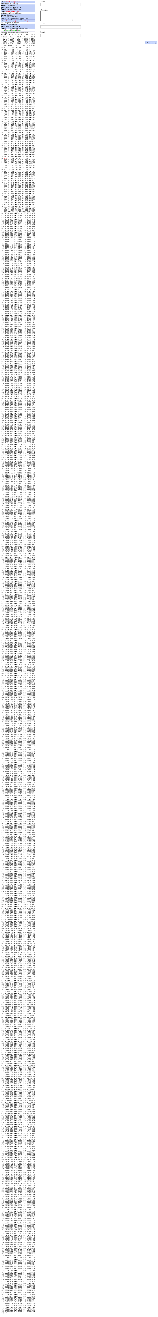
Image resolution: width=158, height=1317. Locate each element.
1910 (16, 422)
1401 (29, 304)
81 (13, 44)
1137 (29, 243)
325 (5, 88)
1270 (16, 275)
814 (2, 178)
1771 (2, 391)
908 (16, 195)
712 (30, 158)
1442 (33, 313)
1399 (20, 304)
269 (19, 77)
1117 (11, 239)
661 (26, 149)
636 (9, 145)
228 (16, 70)
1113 (29, 238)
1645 (11, 361)
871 (26, 188)
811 (26, 177)
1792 (24, 395)
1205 (11, 260)
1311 (20, 284)
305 (5, 84)
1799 (20, 396)
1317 (11, 286)
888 (16, 191)
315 (5, 86)
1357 (11, 295)
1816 (24, 400)
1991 (20, 441)
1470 (16, 321)
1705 (29, 374)
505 (5, 121)
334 (2, 90)
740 (23, 164)
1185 (29, 254)
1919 (20, 424)
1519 (20, 332)
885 (5, 191)
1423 (20, 310)
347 (12, 92)
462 (30, 112)
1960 (24, 433)
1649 (29, 361)
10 (22, 34)
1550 (16, 339)
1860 (7, 411)
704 (2, 158)
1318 (16, 286)
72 (27, 42)
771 (26, 169)
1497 (29, 326)
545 (5, 129)
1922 (33, 424)
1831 (20, 404)
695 (5, 156)
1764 (7, 389)
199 (19, 64)
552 (30, 129)
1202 (33, 258)
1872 (24, 413)
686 (9, 154)
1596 (7, 350)
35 (11, 38)
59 (32, 40)
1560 (24, 341)
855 (5, 186)
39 (20, 38)
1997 (11, 443)
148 (16, 55)
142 (30, 53)
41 (25, 38)
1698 (33, 372)
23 (18, 36)
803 (33, 175)
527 (12, 125)
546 (9, 129)
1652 (7, 363)
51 (13, 40)
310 (23, 84)
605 (5, 140)
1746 (33, 384)
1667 (2, 367)
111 (26, 47)
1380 (7, 300)
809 (19, 177)
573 (33, 132)
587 (12, 136)
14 (32, 34)
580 (23, 134)
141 (26, 53)
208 (16, 66)
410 (23, 103)
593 (33, 136)
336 (9, 90)
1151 (20, 247)
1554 (33, 339)
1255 (20, 271)
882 (30, 190)
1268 (7, 275)
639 (19, 145)
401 (26, 101)
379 (19, 97)
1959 (20, 433)
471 (26, 114)
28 (30, 36)
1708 (7, 376)
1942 (16, 430)
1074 (33, 228)
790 (23, 173)
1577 (29, 345)
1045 (11, 223)
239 (19, 71)
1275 (2, 276)
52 (16, 40)
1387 (2, 302)
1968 (24, 435)
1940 (7, 430)
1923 (2, 426)
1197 (11, 258)
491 (26, 118)
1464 (24, 319)
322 (30, 86)
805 (5, 177)
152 (30, 55)
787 (12, 173)
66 (13, 42)
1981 (11, 439)
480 (23, 116)
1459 (2, 319)
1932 (7, 428)
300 (23, 82)
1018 (33, 215)
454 (2, 112)
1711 (20, 376)
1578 (33, 345)
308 (16, 84)
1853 (11, 409)
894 (2, 193)
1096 (24, 234)
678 (16, 153)
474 (2, 116)
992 (30, 210)
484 (2, 118)
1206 (16, 260)
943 (33, 201)
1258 (33, 271)
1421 (11, 310)
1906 (33, 421)
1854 (16, 409)
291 (26, 81)
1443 (2, 315)
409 (19, 103)
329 (19, 88)
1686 (16, 371)
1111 (20, 238)
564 (2, 132)
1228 (7, 265)
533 (33, 125)
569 (19, 132)
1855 (20, 409)
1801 (29, 396)
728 (16, 162)
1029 (11, 219)
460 (23, 112)
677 (12, 153)
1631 (20, 358)
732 (30, 162)
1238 (16, 267)
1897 (29, 419)
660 (23, 149)
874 (2, 190)
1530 (33, 334)
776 (9, 171)
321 (26, 86)
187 (12, 62)
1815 (20, 400)
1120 (24, 239)
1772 (7, 391)
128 (16, 51)
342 (30, 90)
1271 (20, 275)
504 (2, 121)
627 (12, 143)
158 (16, 57)
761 (26, 167)
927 (12, 199)
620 (23, 142)
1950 (16, 432)
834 (2, 182)
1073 (29, 228)
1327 (20, 287)
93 (6, 45)
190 (23, 62)
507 (12, 121)
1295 (20, 280)
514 (2, 123)
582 (30, 134)
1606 (16, 352)
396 (9, 101)
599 (19, 138)
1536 (24, 336)
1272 (24, 275)
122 (30, 49)
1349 (11, 293)
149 (19, 55)
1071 (20, 228)
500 (23, 119)
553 (33, 129)
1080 (24, 230)
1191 (20, 256)
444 (2, 110)
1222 (16, 263)
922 (30, 197)
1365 (11, 297)
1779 (2, 393)
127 (12, 51)
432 (30, 106)
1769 (29, 389)
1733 (11, 382)
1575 (20, 345)
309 (19, 84)
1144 (24, 245)
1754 (33, 385)
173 (33, 58)
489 (19, 118)
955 (5, 204)
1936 (24, 428)
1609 (29, 352)
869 (19, 188)
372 (30, 95)
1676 (7, 369)
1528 (24, 334)
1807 (20, 398)
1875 (2, 415)
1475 (2, 323)
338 (16, 90)
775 (5, 171)
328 (16, 88)
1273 (29, 275)
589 (19, 136)
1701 (11, 374)
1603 (2, 352)
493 (33, 118)
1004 (7, 214)
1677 (11, 369)
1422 (16, 310)
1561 (29, 341)
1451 (2, 317)
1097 (29, 234)
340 (23, 90)
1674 (33, 367)
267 (12, 77)
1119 (20, 239)
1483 (2, 324)
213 (33, 66)
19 (8, 36)
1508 (7, 330)
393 (33, 99)
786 (9, 173)
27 (27, 36)
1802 (33, 396)
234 (2, 71)
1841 (29, 406)
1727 (20, 380)
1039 (20, 221)
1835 (2, 406)
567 (12, 132)
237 (12, 71)
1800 (24, 396)
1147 (2, 247)
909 (19, 195)
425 (5, 106)
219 (19, 68)
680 (23, 153)
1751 (20, 385)
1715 (2, 378)
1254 (16, 271)
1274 (33, 275)
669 (19, 151)
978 (16, 208)
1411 (2, 308)
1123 (2, 241)
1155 (2, 249)
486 (9, 118)
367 (12, 95)
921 (26, 197)
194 (2, 64)
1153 (29, 247)
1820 (7, 402)
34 (8, 38)
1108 (7, 238)
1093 (11, 234)
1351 (20, 293)
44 (32, 38)
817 (12, 178)
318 (16, 86)
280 (23, 79)
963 (33, 204)
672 (30, 151)
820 (23, 178)
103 (33, 45)
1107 (2, 238)
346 (9, 92)
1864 (24, 411)
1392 (24, 302)
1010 (33, 214)
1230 (16, 265)
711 (26, 158)
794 (2, 175)
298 (16, 82)
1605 (11, 352)
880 (23, 190)
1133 (11, 243)
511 (26, 121)
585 (5, 136)
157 (12, 57)
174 (2, 60)
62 (4, 42)
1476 (7, 323)
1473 (29, 321)
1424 (24, 310)
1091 (2, 234)
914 (2, 197)
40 (22, 38)
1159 (20, 249)
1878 (16, 415)
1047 (20, 223)
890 (23, 191)
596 (9, 138)
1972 (7, 437)
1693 (11, 372)
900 (23, 193)
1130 (33, 241)
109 (19, 47)
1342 (16, 291)
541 (26, 127)
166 (9, 58)
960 (23, 204)
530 (23, 125)
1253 (11, 271)
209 (19, 66)
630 (23, 143)
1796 (7, 396)
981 (26, 208)
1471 (20, 321)
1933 (11, 428)
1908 (7, 422)
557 (12, 130)
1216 (24, 262)
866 (9, 188)
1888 (24, 417)
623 (33, 142)
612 (30, 140)
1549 (11, 339)
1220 (7, 263)
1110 (16, 238)
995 (5, 212)
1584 (24, 347)
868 (16, 188)
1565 (11, 343)
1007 (20, 214)
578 (16, 134)
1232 (24, 265)
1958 (16, 433)
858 (16, 186)
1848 (24, 408)
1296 (24, 280)
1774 (16, 391)
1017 (29, 215)
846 (9, 184)
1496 (24, 326)
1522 (33, 332)
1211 (2, 262)
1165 (11, 251)
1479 (20, 323)
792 (30, 173)
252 (30, 73)
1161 (29, 249)
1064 (24, 227)
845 (5, 184)
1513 (29, 330)
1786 (33, 393)
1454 (16, 317)
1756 (7, 387)
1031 (20, 219)
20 (11, 36)
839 (19, 182)
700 (23, 156)
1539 (2, 337)
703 (33, 156)
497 (12, 119)
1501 (11, 328)
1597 (11, 350)
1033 (29, 219)
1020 (7, 217)
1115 (2, 239)
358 (16, 94)
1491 (2, 326)
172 (30, 58)
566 (9, 132)
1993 (29, 441)
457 (12, 112)
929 (19, 199)
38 (18, 38)
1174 (16, 252)
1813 (11, 400)
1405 (11, 306)
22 (16, 36)
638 (16, 145)
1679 (20, 369)
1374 (16, 299)
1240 (24, 267)
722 (30, 160)
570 (23, 132)
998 (16, 212)
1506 (33, 328)
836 (9, 182)
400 (23, 101)
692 (30, 154)
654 (2, 149)
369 (19, 95)
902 (30, 193)
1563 (2, 343)
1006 (16, 214)
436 (9, 108)
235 (5, 71)
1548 (7, 339)
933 (33, 199)
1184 (24, 254)
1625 (29, 356)
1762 (33, 387)
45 (34, 38)
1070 (16, 228)
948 (16, 203)
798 (16, 175)
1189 (11, 256)
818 (16, 178)
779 (19, 171)
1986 (33, 439)
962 (30, 204)
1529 (29, 334)
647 (12, 147)
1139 (2, 245)
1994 (33, 441)
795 (5, 175)
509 (19, 121)
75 (34, 42)
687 (12, 154)
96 (14, 45)
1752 (24, 385)
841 (26, 182)
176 (9, 60)
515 (5, 123)
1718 (16, 378)
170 (23, 58)
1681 (29, 369)
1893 (11, 419)
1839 (20, 406)
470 (23, 114)
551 (26, 129)
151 (26, 55)
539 (19, 127)
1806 (16, 398)
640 (23, 145)
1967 (20, 435)
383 (33, 97)
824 (2, 180)
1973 (11, 437)
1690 (33, 371)
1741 (11, 384)
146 (9, 55)
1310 (16, 284)
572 (30, 132)
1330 (33, 287)
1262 (16, 273)
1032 (24, 219)
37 (16, 38)
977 (12, 208)
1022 (16, 217)
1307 (2, 284)
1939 (2, 430)
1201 (29, 258)
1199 (20, 258)
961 (26, 204)
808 (16, 177)
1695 (20, 372)
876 (9, 190)
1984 (24, 439)
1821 (11, 402)
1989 (11, 441)
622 (30, 142)
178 (16, 60)
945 (5, 203)
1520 (24, 332)
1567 (20, 343)
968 (16, 206)
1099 (2, 236)
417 (12, 105)
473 (33, 114)
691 (26, 154)
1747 (2, 385)
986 (9, 210)
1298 (33, 280)
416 (9, 105)
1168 (24, 251)
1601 (29, 350)
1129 (29, 241)
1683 (2, 371)
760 (23, 167)
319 (19, 86)
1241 (29, 267)
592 (30, 136)
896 (9, 193)
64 (8, 42)
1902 (16, 421)
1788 (7, 395)
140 (23, 53)
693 (33, 154)
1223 (20, 263)
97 (16, 45)
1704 (24, 374)
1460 (7, 319)
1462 (16, 319)
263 (33, 75)
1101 (11, 236)
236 (9, 71)
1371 (2, 299)
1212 (7, 262)
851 (26, 184)
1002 (33, 212)
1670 (16, 367)
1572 (7, 345)
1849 (29, 408)
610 (23, 140)
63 (6, 42)
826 (9, 180)
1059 (2, 227)
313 (33, 84)
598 (16, 138)
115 (5, 49)
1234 (33, 265)
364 (2, 95)
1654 (16, 363)
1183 (20, 254)
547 (12, 129)
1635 (2, 360)
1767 (20, 389)
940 (23, 201)
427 (12, 106)
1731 (2, 382)
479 (19, 116)
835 (5, 182)
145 (5, 55)
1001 (29, 212)
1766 (16, 389)
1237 (11, 267)
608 (16, 140)
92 (4, 45)
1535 (20, 336)
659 (19, 149)
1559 (20, 341)
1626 (33, 356)
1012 (7, 215)
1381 (11, 300)
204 (2, 66)
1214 (16, 262)
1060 (7, 227)
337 (12, 90)
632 (30, 143)
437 (12, 108)
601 (26, 138)
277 (12, 79)
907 (12, 195)
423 (33, 105)
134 (2, 53)
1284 (7, 278)
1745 (29, 384)
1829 (11, 404)
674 (2, 153)
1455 (20, 317)
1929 (29, 426)
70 (22, 42)
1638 (16, 360)
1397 (11, 304)
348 (16, 92)
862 (30, 186)
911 (26, 195)
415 (5, 105)
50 (11, 40)
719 (19, 160)
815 (5, 178)
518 (16, 123)
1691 (2, 372)
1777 (29, 391)
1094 (16, 234)
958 (16, 204)
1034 (33, 219)
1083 (2, 232)
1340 (7, 291)
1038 (16, 221)
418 (16, 105)
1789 (11, 395)
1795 (2, 396)
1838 (16, 406)
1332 (7, 289)
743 (33, 164)
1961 (29, 433)
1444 (7, 315)
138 (16, 53)
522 (30, 123)
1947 (2, 432)
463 (33, 112)
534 (2, 127)
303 (33, 82)
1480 (24, 323)
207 (12, 66)
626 (9, 143)
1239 (20, 267)
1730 (33, 380)
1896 (24, 419)
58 (30, 40)
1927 (20, 426)
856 (9, 186)
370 (23, 95)
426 (9, 106)
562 (30, 130)
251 (26, 73)
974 (2, 208)
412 (30, 103)
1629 (11, 358)
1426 (33, 310)
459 (19, 112)
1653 (11, 363)
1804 (7, 398)
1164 (7, 251)
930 (23, 199)
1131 (2, 243)
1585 (29, 347)
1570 (33, 343)
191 (26, 62)
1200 (24, 258)
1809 (29, 398)
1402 (33, 304)
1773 (11, 391)
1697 (29, 372)
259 (19, 75)
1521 (29, 332)
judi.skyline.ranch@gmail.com (18, 19)
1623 (20, 356)
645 (5, 147)
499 (19, 119)
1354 (33, 293)
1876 (7, 415)
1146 (33, 245)
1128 (24, 241)
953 (33, 203)
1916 (7, 424)
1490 (33, 324)
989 (19, 210)
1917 (11, 424)
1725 (11, 380)
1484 (7, 324)
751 (26, 166)
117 (12, 49)
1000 (24, 212)
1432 (24, 312)
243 (33, 71)
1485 (11, 324)
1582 (16, 347)
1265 (29, 273)
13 (29, 34)
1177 (29, 252)
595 (5, 138)
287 (12, 81)
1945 (29, 430)
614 (2, 142)
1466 (33, 319)
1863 (20, 411)
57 (27, 40)
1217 (29, 262)
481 (26, 116)
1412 (7, 308)
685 (5, 154)
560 (23, 130)
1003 (2, 214)
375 (5, 97)
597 (12, 138)
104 (2, 47)
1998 (16, 443)
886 (9, 191)
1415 (20, 308)
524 (2, 125)
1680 (24, 369)
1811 (2, 400)
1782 (16, 393)
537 (12, 127)
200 (23, 64)
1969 (29, 435)
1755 (2, 387)
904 (2, 195)
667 (12, 151)
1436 (7, 313)
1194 (33, 256)
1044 (7, 223)
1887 (20, 417)
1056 (24, 225)
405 (5, 103)
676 (9, 153)
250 (23, 73)
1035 (2, 221)
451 (26, 110)
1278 (16, 276)
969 (19, 206)
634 (2, 145)
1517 (11, 332)
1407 (20, 306)
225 (5, 70)
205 (5, 66)
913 (33, 195)
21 (13, 36)
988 (16, 210)
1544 (24, 337)
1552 (24, 339)
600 (23, 138)
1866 (33, 411)
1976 (24, 437)
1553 (29, 339)
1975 (20, 437)
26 (25, 36)
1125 (11, 241)
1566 (16, 343)
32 (4, 38)
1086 (16, 232)
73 (30, 42)
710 (23, 158)
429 (19, 106)
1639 (20, 360)
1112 (24, 238)
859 (19, 186)
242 (30, 71)
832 (30, 180)
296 (9, 82)
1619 (2, 356)
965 (5, 206)
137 (12, 53)
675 (5, 153)
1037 (11, 221)
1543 (20, 337)
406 (9, 103)
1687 (20, 371)
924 (2, 199)
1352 (24, 293)
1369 (29, 297)
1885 (11, 417)
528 (16, 125)
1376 (24, 299)
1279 (20, 276)
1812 (7, 400)
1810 (33, 398)
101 (27, 45)
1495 (20, 326)
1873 (29, 413)
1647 (20, 361)
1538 (33, 336)
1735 (20, 382)
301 (26, 82)
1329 (29, 287)
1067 (2, 228)
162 (30, 57)
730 (23, 162)
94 (9, 45)
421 (26, 105)
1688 (24, 371)
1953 (29, 432)
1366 (16, 297)
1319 (20, 286)
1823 (20, 402)
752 (30, 166)
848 (16, 184)
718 (16, 160)
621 (26, 142)
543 (33, 127)
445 (5, 110)
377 (12, 97)
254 (2, 75)
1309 (11, 284)
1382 (16, 300)
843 (33, 182)
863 (33, 186)
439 (19, 108)
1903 (20, 421)
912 (30, 195)
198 (16, 64)
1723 (2, 380)
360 (23, 94)
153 (33, 55)
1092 (7, 234)
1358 (16, 295)
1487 (20, 324)
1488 (24, 324)
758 (16, 167)
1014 (16, 215)
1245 (11, 269)
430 (23, 106)
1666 (33, 365)
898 (16, 193)
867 (12, 188)
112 (30, 47)
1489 (29, 324)
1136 (24, 243)
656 (9, 149)
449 (19, 110)
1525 (11, 334)
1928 (24, 426)
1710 (16, 376)
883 (33, 190)
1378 (33, 299)
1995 (2, 443)
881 (26, 190)
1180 (7, 254)
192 (30, 62)
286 (9, 81)
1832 (24, 404)
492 (30, 118)
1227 (2, 265)
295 (5, 82)
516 (9, 123)
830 (23, 180)
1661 (11, 365)
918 (16, 197)
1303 (20, 282)
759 (19, 167)
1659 (2, 365)
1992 (24, 441)
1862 (16, 411)
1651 (2, 363)
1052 (7, 225)
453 (33, 110)
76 (1, 44)
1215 (20, 262)
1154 (33, 247)
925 (5, 199)
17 (4, 36)
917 (12, 197)
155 (5, 57)
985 (5, 210)
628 (16, 143)
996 (9, 212)
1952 (24, 432)
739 (19, 164)
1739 (2, 384)
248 (16, 73)
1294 (16, 280)
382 (30, 97)
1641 (29, 360)
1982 (16, 439)
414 (2, 105)
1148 (7, 247)
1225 (29, 263)
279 (19, 79)
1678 (16, 369)
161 (26, 57)
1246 (16, 269)
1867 (2, 413)
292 (30, 81)
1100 (7, 236)
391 (26, 99)
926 (9, 199)
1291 (2, 280)
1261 (11, 273)
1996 (7, 443)
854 (2, 186)
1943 (20, 430)
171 (26, 58)
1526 (16, 334)
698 (16, 156)
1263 (20, 273)
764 (2, 169)
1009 (29, 214)
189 (19, 62)
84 (20, 44)
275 (5, 79)
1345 (29, 291)
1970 (33, 435)
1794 (33, 395)
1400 (24, 304)
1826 (33, 402)
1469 (11, 321)
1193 (29, 256)
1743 (20, 384)
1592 (24, 348)
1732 (7, 382)
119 (19, 49)
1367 (20, 297)
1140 (7, 245)
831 (26, 180)
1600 (24, 350)
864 (2, 188)
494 (2, 119)
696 (9, 156)
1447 (20, 315)
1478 (16, 323)
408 (16, 103)
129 (19, 51)
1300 (7, 282)
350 (23, 92)
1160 (24, 249)
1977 (29, 437)
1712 (24, 376)
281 (26, 79)
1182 (16, 254)
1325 (11, 287)
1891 (2, 419)
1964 (7, 435)
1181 (11, 254)
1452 (7, 317)
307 (12, 84)
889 (19, 191)
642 (30, 145)
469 (19, 114)
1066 (33, 227)
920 (23, 197)
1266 (33, 273)
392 (30, 99)
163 (33, 57)
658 (16, 149)
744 (2, 166)
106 (9, 47)
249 (19, 73)
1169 (29, 251)
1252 (7, 271)
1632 (24, 358)
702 (30, 156)
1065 (29, 227)
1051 (2, 225)
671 (26, 151)
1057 (29, 225)
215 (5, 68)
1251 (2, 271)
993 (33, 210)
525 (5, 125)
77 (4, 44)
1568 (24, 343)
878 (16, 190)
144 (2, 55)
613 (33, 140)
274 (2, 79)
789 (19, 173)
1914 (33, 422)
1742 (16, 384)
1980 (7, 439)
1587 (2, 348)
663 (33, 149)
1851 (2, 409)
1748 (7, 385)
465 (5, 114)
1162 (33, 249)
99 (21, 45)
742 (30, 164)
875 (5, 190)
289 (19, 81)
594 (2, 138)
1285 (11, 278)
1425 (29, 310)
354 (2, 94)
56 (25, 40)
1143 (20, 245)
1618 (33, 354)
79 (8, 44)
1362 (33, 295)
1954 (33, 432)
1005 (11, 214)
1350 (16, 293)
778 (16, 171)
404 (2, 103)
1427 (2, 312)
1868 (7, 413)
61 (1, 42)
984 (2, 210)
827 (12, 180)
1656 (24, 363)
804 (2, 177)
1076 (7, 230)
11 (24, 34)
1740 (7, 384)
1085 (11, 232)
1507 (2, 330)
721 (26, 160)
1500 (7, 328)
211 (26, 66)
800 (23, 175)
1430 (16, 312)
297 (12, 82)
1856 (24, 409)
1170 (33, 251)
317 (12, 86)
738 (16, 164)
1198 (16, 258)
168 (16, 58)
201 (26, 64)
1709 (11, 376)
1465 (29, 319)
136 (9, 53)
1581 (11, 347)
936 (9, 201)
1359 (20, 295)
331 (26, 88)
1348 (7, 293)
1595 (2, 350)
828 (16, 180)
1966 (16, 435)
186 (9, 62)
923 (33, 197)
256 (9, 75)
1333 (11, 289)
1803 (2, 398)
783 (33, 171)
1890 (33, 417)
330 (23, 88)
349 (19, 92)
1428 (7, 312)
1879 (20, 415)
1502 (16, 328)
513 (33, 121)
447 (12, 110)
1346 (33, 291)
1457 (29, 317)
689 (19, 154)
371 (26, 95)
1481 (29, 323)
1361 (29, 295)
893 (33, 191)
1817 (29, 400)
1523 (2, 334)
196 (9, 64)
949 (19, 203)
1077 (11, 230)
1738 (33, 382)
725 (5, 162)
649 (19, 147)
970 (23, 206)
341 (26, 90)
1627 (2, 358)
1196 (7, 258)
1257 (29, 271)
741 (26, 164)
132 (30, 51)
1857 (29, 409)
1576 (24, 345)
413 (33, 103)
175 (5, 60)
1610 (33, 352)
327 (12, 88)
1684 (7, 371)
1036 (7, 221)
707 (12, 158)
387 (12, 99)
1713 (29, 376)
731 (26, 162)
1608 (24, 352)
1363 (2, 297)
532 (30, 125)
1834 (33, 404)
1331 (2, 289)
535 (5, 127)
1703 (20, 374)
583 (33, 134)
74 (32, 42)
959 (19, 204)
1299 (2, 282)
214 (2, 68)
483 (33, 116)
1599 (20, 350)
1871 (20, 413)
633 (33, 143)
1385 (29, 300)
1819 (2, 402)
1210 (33, 260)
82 (16, 44)
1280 (24, 276)
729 (19, 162)
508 (16, 121)
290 (23, 81)
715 (5, 160)
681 (26, 153)
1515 (2, 332)
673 (33, 151)
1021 (11, 217)
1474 (33, 321)
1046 (16, 223)
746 (9, 166)
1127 (20, 241)
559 (19, 130)
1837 (11, 406)
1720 (24, 378)
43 (30, 38)
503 (33, 119)
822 (30, 178)
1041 (29, 221)
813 (33, 177)
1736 (24, 382)
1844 (7, 408)
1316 (7, 286)
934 (2, 201)
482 (30, 116)
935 (5, 201)
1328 (24, 287)
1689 (29, 371)
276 (9, 79)
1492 (7, 326)
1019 (2, 217)
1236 (7, 267)
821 (26, 178)
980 (23, 208)
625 (5, 143)
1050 (33, 223)
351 (26, 92)
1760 (24, 387)
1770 (33, 389)
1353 (29, 293)
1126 (16, 241)
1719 (20, 378)
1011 (2, 215)
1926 (16, 426)
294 (2, 82)
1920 (24, 424)
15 (34, 34)
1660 (7, 365)
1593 (29, 348)
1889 (29, 417)
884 (2, 191)
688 (16, 154)
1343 (20, 291)
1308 (7, 284)
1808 (24, 398)
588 (16, 136)
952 (30, 203)
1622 (16, 356)
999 (20, 212)
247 (12, 73)
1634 (33, 358)
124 (2, 51)
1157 (11, 249)
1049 (29, 223)
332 (30, 88)
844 (2, 184)
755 (5, 167)
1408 (24, 306)
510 (23, 121)
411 (26, 103)
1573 (11, 345)
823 (33, 178)
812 (30, 177)
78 (6, 44)
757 (12, 167)
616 (9, 142)
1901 (11, 421)
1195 (2, 258)
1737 (29, 382)
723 (33, 160)
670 (23, 151)
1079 (20, 230)
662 (30, 149)
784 (2, 173)
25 (22, 36)
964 (2, 206)
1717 (11, 378)
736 (9, 164)
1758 (16, 387)
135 (5, 53)
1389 (11, 302)
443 (33, 108)
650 (23, 147)
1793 (29, 395)
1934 (16, 428)
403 (33, 101)
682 (30, 153)
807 (12, 177)
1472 (24, 321)
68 (18, 42)
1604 (7, 352)
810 (23, 177)
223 (33, 68)
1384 (24, 300)
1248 (24, 269)
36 (13, 38)
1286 (16, 278)
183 (33, 60)
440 (23, 108)
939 (19, 201)
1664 (24, 365)
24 (20, 36)
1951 (20, 432)
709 (19, 158)
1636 (7, 360)
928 (16, 199)
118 (16, 49)
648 (16, 147)
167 (12, 58)
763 (33, 167)
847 (12, 184)
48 (6, 40)
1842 (33, 406)
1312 (24, 284)
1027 (2, 219)
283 (33, 79)
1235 (2, 267)
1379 (2, 300)
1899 (2, 421)
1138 (33, 243)
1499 (2, 328)
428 (16, 106)
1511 (20, 330)
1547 (2, 339)
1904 (24, 421)
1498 (33, 326)
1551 (20, 339)
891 (26, 191)
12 (27, 34)
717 (12, 160)
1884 (7, 417)
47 (4, 40)
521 (26, 123)
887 (12, 191)
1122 (33, 239)
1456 (24, 317)
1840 (24, 406)
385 (5, 99)
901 (26, 193)
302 (30, 82)
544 (2, 129)
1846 (16, 408)
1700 (7, 374)
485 (5, 118)
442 (30, 108)
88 (30, 44)
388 (16, 99)
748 (16, 166)
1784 (24, 393)
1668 (7, 367)
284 (2, 81)
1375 (20, 299)
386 (9, 99)
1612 (7, 354)
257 (12, 75)
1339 (2, 291)
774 (2, 171)
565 (5, 132)
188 (16, 62)
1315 (2, 286)
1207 (20, 260)
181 (26, 60)
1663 (20, 365)
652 (30, 147)
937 (12, 201)
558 (16, 130)
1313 (29, 284)
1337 (29, 289)
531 (26, 125)
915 (5, 197)
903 (33, 193)
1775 (20, 391)
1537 (29, 336)
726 (9, 162)
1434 (33, 312)
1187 (2, 256)
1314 (33, 284)
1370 (33, 297)
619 (19, 142)
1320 (24, 286)
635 (5, 145)
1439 (20, 313)
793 (33, 173)
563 (33, 130)
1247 (20, 269)
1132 (7, 243)
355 (5, 94)
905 (5, 195)
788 (16, 173)
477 (12, 116)
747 (12, 166)
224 (2, 70)
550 (23, 129)
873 (33, 188)
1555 (2, 341)
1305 (29, 282)
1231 (20, 265)
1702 (16, 374)
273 (33, 77)
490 (23, 118)
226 (9, 70)
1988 (7, 441)
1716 (7, 378)
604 (2, 140)
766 (9, 169)
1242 (33, 267)
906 (9, 195)
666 (9, 151)
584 (2, 136)
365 (5, 95)
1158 (16, 249)
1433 (29, 312)
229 (19, 70)
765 (5, 169)
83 (18, 44)
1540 (7, 337)
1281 (29, 276)
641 (26, 145)
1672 (24, 367)
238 (16, 71)
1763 (2, 389)
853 (33, 184)
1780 (7, 393)
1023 (20, 217)
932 (30, 199)
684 (2, 154)
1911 (20, 422)
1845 (11, 408)
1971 (2, 437)
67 (16, 42)
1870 (16, 413)
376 (9, 97)
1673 (29, 367)
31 (1, 38)
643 (33, 145)
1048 (24, 223)
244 (2, 73)
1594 (33, 348)
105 (5, 47)
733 (33, 162)
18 (6, 36)
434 (2, 108)
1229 (11, 265)
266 (9, 77)
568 (16, 132)
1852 (7, 409)
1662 (16, 365)
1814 (16, 400)
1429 (11, 312)
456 (9, 112)
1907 (2, 422)
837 (12, 182)
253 (33, 73)
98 (18, 45)
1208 (24, 260)
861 (26, 186)
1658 (33, 363)
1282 (33, 276)
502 (30, 119)
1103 (20, 236)
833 (33, 180)
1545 (29, 337)
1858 (33, 409)
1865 (29, 411)
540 (23, 127)
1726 (16, 380)
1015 (20, 215)
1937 (29, 428)
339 (19, 90)
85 (22, 44)
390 (23, 99)
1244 (7, 269)
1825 (29, 402)
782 (30, 171)
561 (26, 130)
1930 (33, 426)
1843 (2, 408)
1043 (2, 223)
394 (2, 101)
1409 (29, 306)
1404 (7, 306)
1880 (24, 415)
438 (16, 108)
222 (30, 68)
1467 (2, 321)
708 (16, 158)
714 (2, 160)
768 (16, 169)
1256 (24, 271)
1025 (29, 217)
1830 (16, 404)
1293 (11, 280)
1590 (16, 348)
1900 (7, 421)
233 (33, 70)
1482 (33, 323)
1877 (11, 415)
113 (33, 47)
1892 (7, 419)
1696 (24, 372)
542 (30, 127)
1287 (20, 278)
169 (19, 58)
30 (34, 36)
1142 (16, 245)
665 (5, 151)
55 (22, 40)
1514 (33, 330)
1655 (20, 363)
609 (19, 140)
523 (33, 123)
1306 (33, 282)
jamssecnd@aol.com (14, 9)
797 (12, 175)
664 (2, 151)
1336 (24, 289)
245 (5, 73)
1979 (2, 439)
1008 (24, 214)
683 (33, 153)
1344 (24, 291)
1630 (16, 358)
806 (9, 177)
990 (23, 210)
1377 (29, 299)
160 (23, 57)
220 (23, 68)
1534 (16, 336)
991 (26, 210)
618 (16, 142)
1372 (7, 299)
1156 (7, 249)
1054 (16, 225)
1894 (16, 419)
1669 (11, 367)
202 (30, 64)
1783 (20, 393)
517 (12, 123)
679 (19, 153)
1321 (29, 286)
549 (19, 129)
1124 (7, 241)
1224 (24, 263)
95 (11, 45)
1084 (7, 232)
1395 (2, 304)
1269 (11, 275)
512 (30, 121)
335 (5, 90)
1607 (20, 352)
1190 (16, 256)
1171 (2, 252)
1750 (16, 385)
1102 (16, 236)
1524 (7, 334)
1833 (29, 404)
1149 (11, 247)
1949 (11, 432)
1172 (7, 252)
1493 (11, 326)
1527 (20, 334)
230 (23, 70)
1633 (29, 358)
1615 (20, 354)
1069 (11, 228)
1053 (11, 225)
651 (26, 147)
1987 (2, 441)
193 (33, 62)
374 (2, 97)
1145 (29, 245)
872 (30, 188)
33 (6, 38)
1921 (29, 424)
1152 (24, 247)
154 (2, 57)
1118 (16, 239)
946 (9, 203)
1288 (24, 278)
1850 (33, 408)
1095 (20, 234)
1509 (11, 330)
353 (33, 92)
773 (33, 169)
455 (5, 112)
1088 (24, 232)
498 (16, 119)
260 (23, 75)
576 (9, 134)
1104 (24, 236)
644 (2, 147)
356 (9, 94)
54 (20, 40)
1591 (20, 348)
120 (23, 49)
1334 (16, 289)
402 (30, 101)
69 (20, 42)
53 (18, 40)
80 (11, 44)
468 (16, 114)
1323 (2, 287)
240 (23, 71)
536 (9, 127)
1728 (24, 380)
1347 (2, 293)
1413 (11, 308)
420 (23, 105)
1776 (24, 391)
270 (23, 77)
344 (2, 92)
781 (26, 171)
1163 (2, 251)
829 (19, 180)
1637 (11, 360)
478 (16, 116)
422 (30, 105)
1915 (2, 424)
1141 (11, 245)
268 (16, 77)
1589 (11, 348)
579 (19, 134)
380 (23, 97)
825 (5, 180)
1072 (24, 228)
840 (23, 182)
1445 (11, 315)
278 (16, 79)
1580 (7, 347)
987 (12, 210)
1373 (11, 299)
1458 (33, 317)
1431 (20, 312)
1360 (24, 295)
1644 (7, 361)
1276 (7, 276)
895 (5, 193)
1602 (33, 350)
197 (12, 64)
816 (9, 178)
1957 (11, 433)
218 (16, 68)
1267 (2, 275)
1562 (33, 341)
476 (9, 116)
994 (2, 212)
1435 (2, 313)
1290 (33, 278)
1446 (16, 315)
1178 (33, 252)
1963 (2, 435)
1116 (7, 239)
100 (23, 45)
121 (26, 49)
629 (19, 143)
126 (9, 51)
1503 (20, 328)
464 (2, 114)
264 (2, 77)
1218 (33, 262)
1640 (24, 360)
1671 (20, 367)
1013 (11, 215)
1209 (29, 260)
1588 (7, 348)
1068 (7, 228)
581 (26, 134)
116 (9, 49)
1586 (33, 347)
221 (26, 68)
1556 (7, 341)
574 (2, 134)
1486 (16, 324)
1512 (24, 330)
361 (26, 94)
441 (26, 108)
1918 (16, 424)
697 (12, 156)
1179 (2, 254)
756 (9, 167)
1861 (11, 411)
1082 (33, 230)
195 (5, 64)
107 (12, 47)
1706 (33, 374)
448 (16, 110)
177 (12, 60)
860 (23, 186)
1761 (29, 387)
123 (33, 49)
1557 (11, 341)
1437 (11, 313)
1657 (29, 363)
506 (9, 121)
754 (2, 167)
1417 (29, 308)
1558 (16, 341)
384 (2, 99)
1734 (16, 382)
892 (30, 191)
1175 (20, 252)
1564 (7, 343)
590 (23, 136)
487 (12, 118)
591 (26, 136)
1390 (16, 302)
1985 (29, 439)
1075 (2, 230)
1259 (2, 273)
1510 (16, 330)
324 (2, 88)
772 (30, 169)
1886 (16, 417)
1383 (20, 300)
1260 (7, 273)
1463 (20, 319)
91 (1, 45)
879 (19, 190)
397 (12, 101)
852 (30, 184)
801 (26, 175)
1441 (29, 313)
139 (19, 53)
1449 (29, 315)
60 (34, 40)
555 (5, 130)
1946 (33, 430)
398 (16, 101)
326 (9, 88)
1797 (11, 396)
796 (9, 175)
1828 (7, 404)
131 (26, 51)
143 (33, 53)
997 (13, 212)
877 (12, 190)
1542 (16, 337)
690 (23, 154)
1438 (16, 313)
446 (9, 110)
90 (34, 44)
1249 (29, 269)
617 (12, 142)
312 (30, 84)
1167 (20, 251)
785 (5, 173)
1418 (33, 308)
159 (19, 57)
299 (19, 82)
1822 (16, 402)
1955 (2, 433)
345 (5, 92)
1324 (7, 287)
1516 (7, 332)
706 (9, 158)
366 (9, 95)
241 (26, 71)
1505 (29, 328)
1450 (33, 315)
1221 (11, 263)
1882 (33, 415)
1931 (2, 428)
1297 (29, 280)
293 (33, 81)
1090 (33, 232)
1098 (33, 234)
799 (19, 175)
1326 (16, 287)
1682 (33, 369)
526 (9, 125)
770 (23, 169)
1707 (2, 376)
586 (9, 136)
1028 (7, 219)
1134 (16, 243)
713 (33, 158)
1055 (20, 225)
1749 (11, 385)
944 (2, 203)
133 (33, 51)
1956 (7, 433)
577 (12, 134)
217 (12, 68)
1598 (16, 350)
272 (30, 77)
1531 (2, 336)
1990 (16, 441)
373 (33, 95)
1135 (20, 243)
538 (16, 127)
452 (30, 110)
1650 (33, 361)
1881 (29, 415)
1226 (33, 263)
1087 (20, 232)
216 (9, 68)
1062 (16, 227)
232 (30, 70)
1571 (2, 345)
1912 (24, 422)
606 (9, 140)
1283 (2, 278)
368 (16, 95)
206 (9, 66)
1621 (11, 356)
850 (23, 184)
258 (16, 75)
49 (8, 40)
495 (5, 119)
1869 (11, 413)
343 (33, 90)
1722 (33, 378)
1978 (33, 437)
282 (30, 79)
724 (2, 162)
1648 (24, 361)
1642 (33, 360)
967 (12, 206)
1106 (33, 236)
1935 (20, 428)
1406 (16, 306)
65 (11, 42)
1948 (7, 432)
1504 (24, 328)
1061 (11, 227)
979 (19, 208)
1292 (7, 280)
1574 (16, 345)
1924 (7, 426)
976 (9, 208)
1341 (11, 291)
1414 (16, 308)
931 (26, 199)
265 (5, 77)
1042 (33, 221)
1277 (11, 276)
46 (1, 40)
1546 (33, 337)
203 (33, 64)
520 (23, 123)
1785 (29, 393)
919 (19, 197)
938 (16, 201)
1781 (11, 393)
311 (26, 84)
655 (5, 149)
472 (30, 114)
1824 (24, 402)
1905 (29, 421)
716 (9, 160)
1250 (33, 269)
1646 (16, 361)
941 (26, 201)
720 (23, 160)
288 (16, 81)
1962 (33, 433)
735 (5, 164)
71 (25, 42)
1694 (16, 372)
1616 (24, 354)
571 (26, 132)
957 (12, 204)
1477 (11, 323)
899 (19, 193)
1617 (29, 354)
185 (5, 62)
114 (2, 49)
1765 (11, 389)
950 (23, 203)
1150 (16, 247)
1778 (33, 391)
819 (19, 178)
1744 (24, 384)
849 (19, 184)
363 (33, 94)
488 (16, 118)
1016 (24, 215)
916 (9, 197)
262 (30, 75)
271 (26, 77)
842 (30, 182)
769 (19, 169)
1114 (33, 238)
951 (26, 203)
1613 (11, 354)
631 (26, 143)
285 (5, 81)
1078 (16, 230)
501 (26, 119)
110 (23, 47)
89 (32, 44)
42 (27, 38)
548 (16, 129)
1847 (20, 408)
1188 (7, 256)
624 (2, 143)
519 (19, 123)
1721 (29, 378)
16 (1, 36)
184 (2, 62)
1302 (16, 282)
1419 (2, 310)
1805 (11, 398)
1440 (24, 313)
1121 (29, 239)
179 (19, 60)
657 (12, 149)
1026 (33, 217)
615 (5, 142)
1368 (24, 297)
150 (23, 55)
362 (30, 94)
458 (16, 112)
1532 (7, 336)
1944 (24, 430)
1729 (29, 380)
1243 (2, 269)
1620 (7, 356)
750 (23, 166)
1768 (24, 389)
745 (5, 166)
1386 (33, 300)
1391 (20, 302)
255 (5, 75)
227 (12, 70)
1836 (7, 406)
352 (30, 92)
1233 (29, 265)
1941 (11, 430)
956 (9, 204)
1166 (16, 251)
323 (33, 86)
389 (19, 99)
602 (30, 138)
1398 (16, 304)
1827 (2, 404)
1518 (16, 332)
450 (23, 110)
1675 (2, 369)
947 (12, 203)
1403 (2, 306)
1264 (24, 273)
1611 (2, 354)
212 (30, 66)
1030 (16, 219)
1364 (7, 297)
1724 (7, 380)
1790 (16, 395)
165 (5, 58)
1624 (24, 356)
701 (26, 156)
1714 (33, 376)
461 (26, 112)
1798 (16, 396)
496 (9, 119)
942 (30, 201)
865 (5, 188)
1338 (33, 289)
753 (33, 166)
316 (9, 86)
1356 (7, 295)
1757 (11, 387)
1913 (29, 422)
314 (2, 86)
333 (33, 88)
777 (12, 171)
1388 (7, 302)
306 (9, 84)
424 (2, 106)
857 (12, 186)
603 (33, 138)
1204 (7, 260)
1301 (11, 282)
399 (19, 101)
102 (30, 45)
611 (26, 140)
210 (23, 66)
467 (12, 114)
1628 (7, 358)
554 (2, 130)
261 (26, 75)
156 (9, 57)
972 (30, 206)
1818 (33, 400)
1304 (24, 282)
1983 (20, 439)
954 (2, 204)
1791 (20, 395)
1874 (33, 413)
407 (12, 103)
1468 (7, 321)
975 (5, 208)
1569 (29, 343)
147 (12, 55)
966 (9, 206)
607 (12, 140)
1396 (7, 304)
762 (30, 167)
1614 (16, 354)
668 (16, 151)
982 (30, 208)
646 (9, 147)
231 (26, 70)
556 (9, 130)
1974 (16, 437)
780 (23, 171)
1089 (29, 232)
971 (26, 206)
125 (5, 51)
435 (5, 108)
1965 (11, 435)
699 (19, 156)
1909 (11, 422)
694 (2, 156)
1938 (33, 428)
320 (23, 86)
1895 (20, 419)
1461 (11, 319)
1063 (20, 227)
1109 (11, 238)
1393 (29, 302)
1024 (24, 217)
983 (33, 208)
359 (19, 94)
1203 (2, 260)
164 (2, 58)
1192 (24, 256)
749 (19, 166)
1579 (2, 347)
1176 (24, 252)
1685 (11, 371)
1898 (33, 419)
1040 (24, 221)
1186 (33, 254)
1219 (2, 263)
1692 (7, 372)
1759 (20, 387)
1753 (29, 385)
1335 (20, 289)
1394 (33, 302)
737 (12, 164)
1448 (24, 315)
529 (19, 125)
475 (5, 116)
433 (33, 106)
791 (26, 173)
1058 (33, 225)
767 (12, 169)
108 (16, 47)
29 (32, 36)
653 (33, 147)
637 (12, 145)
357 (12, 94)
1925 (11, 426)
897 (12, 193)
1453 (11, 317)
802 (30, 175)
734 (2, 164)
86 (25, 44)
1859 (2, 411)
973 (33, 206)
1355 (2, 295)
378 (16, 97)
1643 (2, 361)
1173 (11, 252)
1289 (29, 278)
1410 (33, 306)
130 (23, 51)
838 (16, 182)
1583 (20, 347)
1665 (29, 365)
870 (23, 188)
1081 (29, 230)
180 (23, 60)
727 (12, 162)
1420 (7, 310)
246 (9, 73)
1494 (16, 326)
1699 (2, 374)
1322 (33, 286)
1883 (2, 417)
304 (2, 84)
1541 (11, 337)
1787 (2, 395)
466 (9, 114)
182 (30, 60)
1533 (11, 336)
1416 (24, 308)
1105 (29, 236)
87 (27, 44)
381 (26, 97)
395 (5, 101)
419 (19, 105)
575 (5, 134)
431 (26, 106)
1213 (11, 262)
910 (23, 195)
